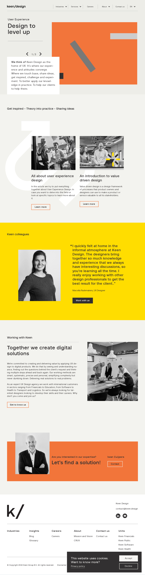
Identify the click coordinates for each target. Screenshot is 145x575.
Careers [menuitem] (90, 6)
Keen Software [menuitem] (126, 545)
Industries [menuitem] (60, 6)
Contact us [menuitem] (120, 6)
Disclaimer (61, 565)
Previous (28, 54)
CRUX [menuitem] (77, 541)
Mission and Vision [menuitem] (83, 536)
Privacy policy (78, 566)
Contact (115, 464)
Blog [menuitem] (31, 536)
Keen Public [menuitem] (125, 541)
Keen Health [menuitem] (125, 549)
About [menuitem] (104, 6)
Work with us (82, 301)
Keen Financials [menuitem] (126, 536)
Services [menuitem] (74, 6)
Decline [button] (128, 566)
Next (39, 54)
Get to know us (18, 405)
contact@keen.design (127, 509)
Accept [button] (128, 558)
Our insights (17, 43)
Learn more (41, 207)
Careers (15, 49)
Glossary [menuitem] (33, 541)
